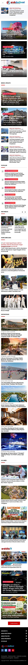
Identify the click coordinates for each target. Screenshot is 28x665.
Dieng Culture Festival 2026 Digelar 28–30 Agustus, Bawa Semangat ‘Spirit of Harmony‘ (17, 12)
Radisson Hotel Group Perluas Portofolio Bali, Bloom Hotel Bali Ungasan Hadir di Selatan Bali (13, 99)
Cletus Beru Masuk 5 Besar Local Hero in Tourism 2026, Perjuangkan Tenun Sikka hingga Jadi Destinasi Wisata (13, 33)
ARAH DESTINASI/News (10, 187)
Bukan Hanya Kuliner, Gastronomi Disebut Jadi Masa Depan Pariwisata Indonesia (13, 521)
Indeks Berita (14, 623)
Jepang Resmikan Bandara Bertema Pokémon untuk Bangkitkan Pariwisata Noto (13, 270)
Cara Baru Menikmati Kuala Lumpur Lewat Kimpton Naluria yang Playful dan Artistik (12, 429)
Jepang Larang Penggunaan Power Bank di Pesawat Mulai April (13, 71)
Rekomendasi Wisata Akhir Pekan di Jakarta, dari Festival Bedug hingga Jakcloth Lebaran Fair (14, 52)
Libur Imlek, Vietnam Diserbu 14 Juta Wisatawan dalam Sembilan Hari (12, 290)
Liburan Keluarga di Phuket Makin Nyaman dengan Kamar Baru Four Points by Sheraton (15, 183)
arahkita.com (23, 660)
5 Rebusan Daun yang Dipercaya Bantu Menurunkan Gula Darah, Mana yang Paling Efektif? (13, 612)
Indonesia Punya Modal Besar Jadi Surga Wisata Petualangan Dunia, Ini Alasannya (20, 229)
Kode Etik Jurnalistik (21, 656)
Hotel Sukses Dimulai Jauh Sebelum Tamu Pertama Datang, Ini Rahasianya (13, 405)
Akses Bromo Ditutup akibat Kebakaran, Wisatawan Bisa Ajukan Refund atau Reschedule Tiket (17, 160)
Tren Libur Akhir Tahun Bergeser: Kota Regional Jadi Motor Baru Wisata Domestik (7, 229)
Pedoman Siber (12, 656)
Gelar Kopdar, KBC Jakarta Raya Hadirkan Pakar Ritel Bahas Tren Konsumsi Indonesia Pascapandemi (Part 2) (13, 566)
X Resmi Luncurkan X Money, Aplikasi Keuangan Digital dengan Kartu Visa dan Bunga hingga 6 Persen (13, 587)
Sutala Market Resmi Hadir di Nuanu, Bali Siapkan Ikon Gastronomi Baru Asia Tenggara (13, 501)
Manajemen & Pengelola (7, 657)
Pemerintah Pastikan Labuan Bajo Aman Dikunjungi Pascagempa (17, 132)
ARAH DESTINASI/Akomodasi (11, 170)
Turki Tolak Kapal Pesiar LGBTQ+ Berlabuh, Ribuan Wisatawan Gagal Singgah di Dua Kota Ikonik (14, 249)
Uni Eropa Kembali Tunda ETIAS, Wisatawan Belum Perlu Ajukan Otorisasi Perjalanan (16, 141)
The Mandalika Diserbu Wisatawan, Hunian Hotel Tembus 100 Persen (12, 383)
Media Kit (16, 657)
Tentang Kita (4, 656)
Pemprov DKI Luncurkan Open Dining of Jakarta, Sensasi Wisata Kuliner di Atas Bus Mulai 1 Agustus (13, 481)
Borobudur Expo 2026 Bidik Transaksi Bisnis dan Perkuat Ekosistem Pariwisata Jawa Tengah (14, 119)
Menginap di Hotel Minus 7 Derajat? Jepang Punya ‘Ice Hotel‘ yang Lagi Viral (12, 454)
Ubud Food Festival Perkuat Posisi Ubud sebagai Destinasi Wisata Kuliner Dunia (13, 540)
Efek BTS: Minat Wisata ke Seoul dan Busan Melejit (12, 309)
